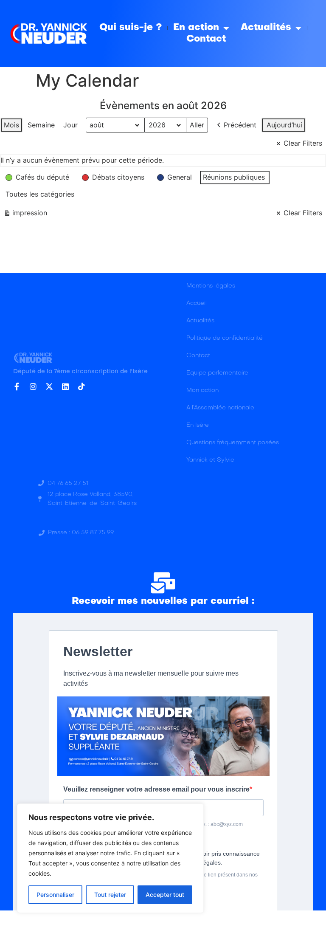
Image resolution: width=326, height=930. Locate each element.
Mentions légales (210, 286)
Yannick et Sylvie (210, 460)
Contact (206, 39)
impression (25, 215)
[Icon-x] (49, 386)
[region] (110, 858)
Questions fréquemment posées (232, 442)
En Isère (197, 425)
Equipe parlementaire (217, 373)
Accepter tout (165, 894)
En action (196, 27)
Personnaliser (55, 894)
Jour (70, 125)
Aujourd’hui (284, 125)
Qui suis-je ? (130, 27)
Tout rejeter (110, 894)
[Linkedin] (65, 386)
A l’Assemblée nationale (220, 408)
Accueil (196, 303)
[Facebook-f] (17, 386)
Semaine (41, 125)
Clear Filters (303, 143)
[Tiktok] (81, 386)
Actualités (266, 27)
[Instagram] (33, 386)
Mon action (202, 390)
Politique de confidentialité (224, 338)
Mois (11, 125)
